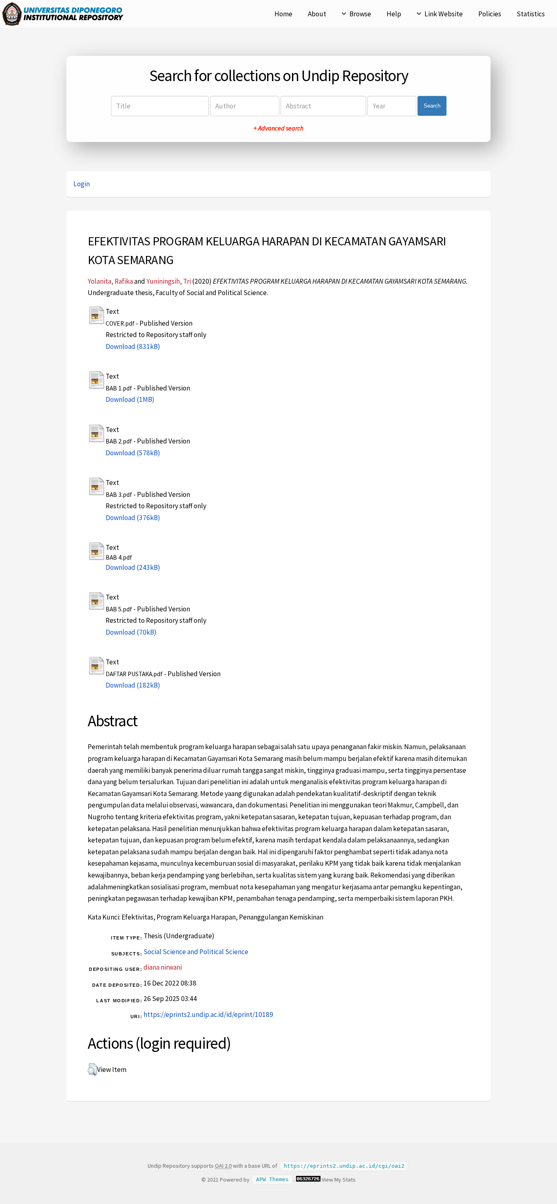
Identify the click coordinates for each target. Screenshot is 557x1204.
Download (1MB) (130, 399)
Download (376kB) (133, 517)
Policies (489, 13)
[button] (92, 1069)
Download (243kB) (133, 567)
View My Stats (339, 1179)
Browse (360, 13)
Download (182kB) (133, 685)
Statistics (531, 13)
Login (81, 183)
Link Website (443, 13)
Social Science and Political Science (196, 951)
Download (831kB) (133, 346)
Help (394, 13)
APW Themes (272, 1180)
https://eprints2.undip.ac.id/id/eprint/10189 (208, 1014)
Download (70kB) (131, 632)
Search (432, 106)
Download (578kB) (133, 452)
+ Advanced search (278, 128)
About (317, 13)
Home (283, 13)
